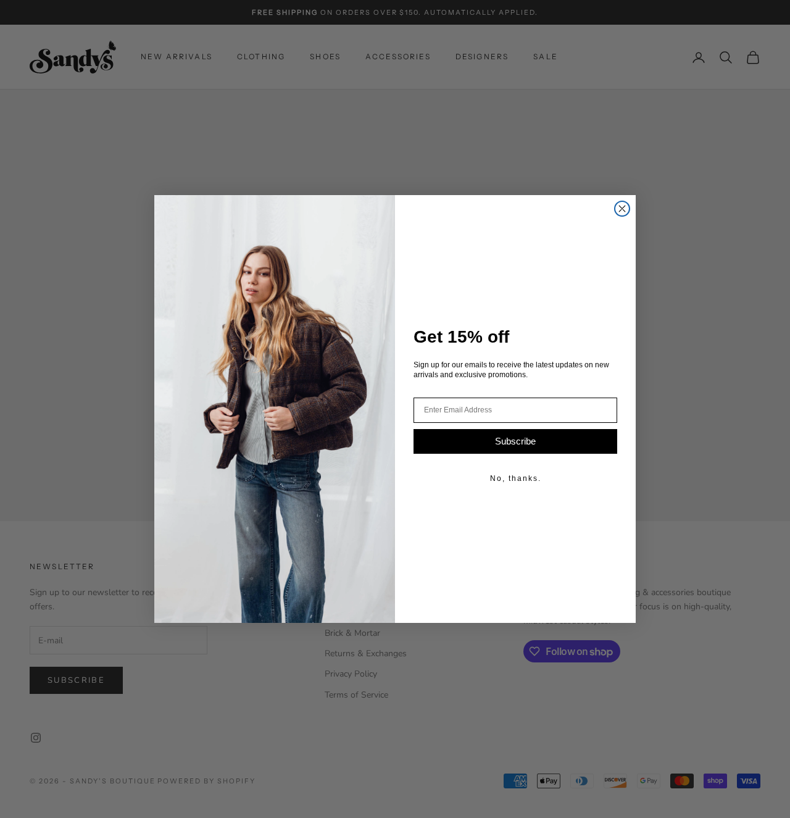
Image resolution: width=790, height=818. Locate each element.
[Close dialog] (622, 208)
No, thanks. (515, 478)
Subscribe (515, 441)
